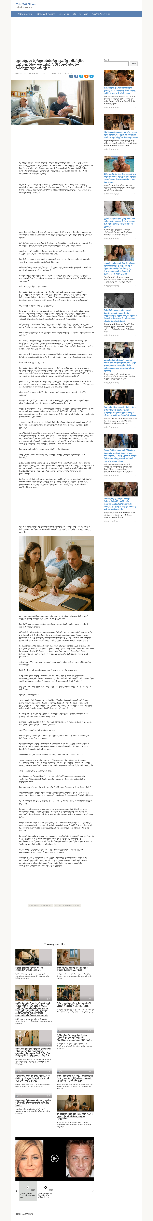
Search (106, 60)
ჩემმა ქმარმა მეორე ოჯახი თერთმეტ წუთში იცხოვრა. (29, 968)
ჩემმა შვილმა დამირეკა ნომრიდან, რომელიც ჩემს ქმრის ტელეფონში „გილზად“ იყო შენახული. (75, 1078)
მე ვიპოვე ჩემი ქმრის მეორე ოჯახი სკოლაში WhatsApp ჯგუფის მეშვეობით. (75, 1116)
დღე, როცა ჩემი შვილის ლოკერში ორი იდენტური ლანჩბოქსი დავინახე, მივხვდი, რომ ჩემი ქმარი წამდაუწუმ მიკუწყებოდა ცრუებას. (33, 1052)
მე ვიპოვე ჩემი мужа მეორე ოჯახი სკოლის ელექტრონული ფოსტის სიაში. (33, 1102)
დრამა (59, 73)
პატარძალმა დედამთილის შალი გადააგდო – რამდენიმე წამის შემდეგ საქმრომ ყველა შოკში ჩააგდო (120, 90)
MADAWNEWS (26, 4)
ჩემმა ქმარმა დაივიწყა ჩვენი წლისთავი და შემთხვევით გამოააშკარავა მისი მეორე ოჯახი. (74, 1037)
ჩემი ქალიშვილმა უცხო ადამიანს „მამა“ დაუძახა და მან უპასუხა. (74, 1004)
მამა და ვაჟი (47, 905)
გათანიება (35, 905)
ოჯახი (58, 905)
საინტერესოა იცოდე (101, 14)
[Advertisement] (76, 36)
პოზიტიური (64, 14)
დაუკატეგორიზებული (46, 14)
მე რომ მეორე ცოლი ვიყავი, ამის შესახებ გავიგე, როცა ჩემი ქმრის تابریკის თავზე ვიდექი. (32, 1078)
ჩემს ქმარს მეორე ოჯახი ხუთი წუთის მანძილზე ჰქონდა (72, 968)
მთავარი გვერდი (25, 14)
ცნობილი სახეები (80, 14)
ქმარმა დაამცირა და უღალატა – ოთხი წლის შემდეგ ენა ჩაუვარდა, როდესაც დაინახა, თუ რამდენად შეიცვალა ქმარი (121, 135)
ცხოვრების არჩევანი (72, 905)
